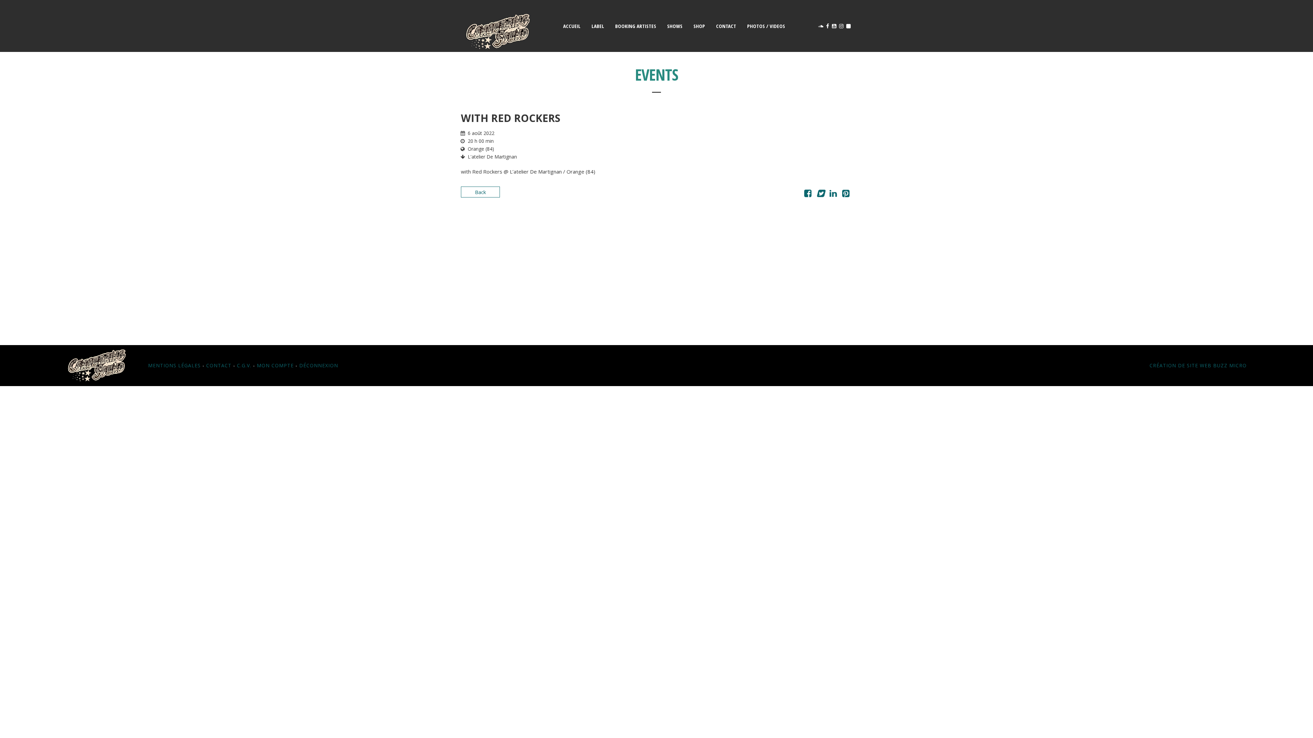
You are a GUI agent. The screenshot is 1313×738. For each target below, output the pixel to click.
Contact (218, 365)
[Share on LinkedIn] (833, 194)
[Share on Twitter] (820, 194)
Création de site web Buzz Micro (1198, 365)
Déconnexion (318, 365)
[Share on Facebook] (807, 194)
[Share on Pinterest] (845, 194)
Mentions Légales (174, 365)
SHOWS (674, 26)
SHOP (699, 26)
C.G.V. (244, 365)
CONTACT (726, 26)
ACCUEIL (572, 26)
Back (480, 192)
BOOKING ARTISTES (635, 26)
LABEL (598, 26)
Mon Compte (275, 365)
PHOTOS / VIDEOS (766, 26)
